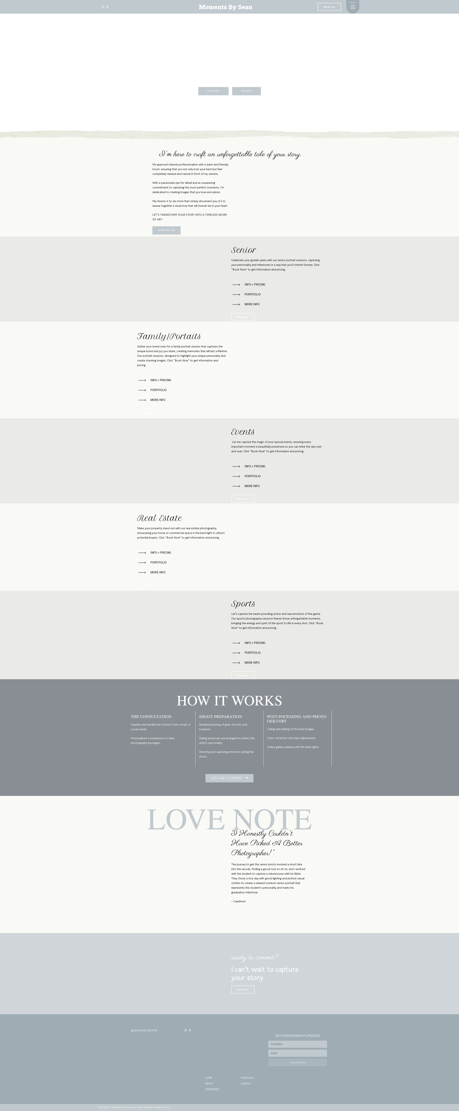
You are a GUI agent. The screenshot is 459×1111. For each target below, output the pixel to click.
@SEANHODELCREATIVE (144, 1030)
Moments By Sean (225, 7)
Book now (329, 7)
